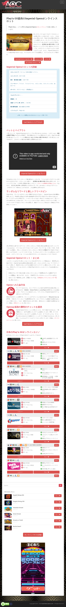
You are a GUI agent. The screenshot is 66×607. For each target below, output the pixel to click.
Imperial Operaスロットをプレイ (33, 173)
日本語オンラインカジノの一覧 (47, 278)
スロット (9, 11)
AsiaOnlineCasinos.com (47, 603)
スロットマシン (41, 27)
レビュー (38, 59)
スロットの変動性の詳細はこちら (47, 183)
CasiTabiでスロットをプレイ (23, 59)
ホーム (4, 11)
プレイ (46, 347)
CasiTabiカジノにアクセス (33, 122)
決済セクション (18, 303)
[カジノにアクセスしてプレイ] (14, 341)
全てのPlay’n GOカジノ (32, 62)
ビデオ (47, 59)
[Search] (60, 485)
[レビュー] (8, 496)
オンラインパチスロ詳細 (33, 535)
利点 (57, 351)
